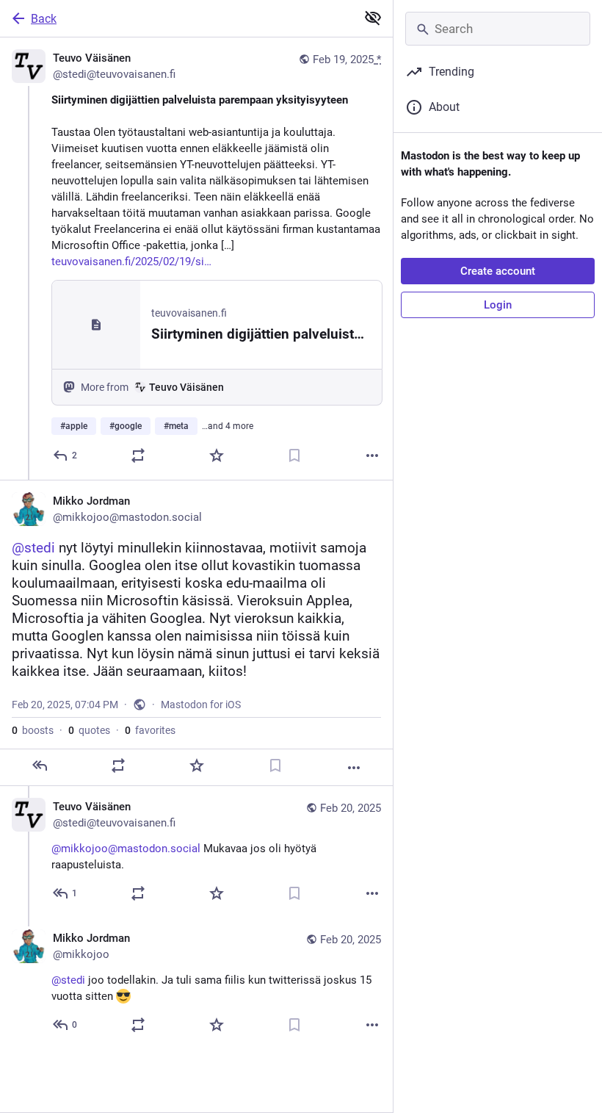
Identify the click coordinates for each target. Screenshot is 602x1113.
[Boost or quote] (138, 455)
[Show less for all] (373, 17)
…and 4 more (227, 426)
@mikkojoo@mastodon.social (125, 848)
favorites (150, 730)
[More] (372, 455)
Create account (497, 271)
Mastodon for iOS (201, 704)
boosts (33, 730)
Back (44, 19)
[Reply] (39, 765)
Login (498, 304)
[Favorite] (216, 455)
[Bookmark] (294, 455)
